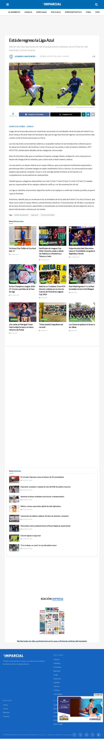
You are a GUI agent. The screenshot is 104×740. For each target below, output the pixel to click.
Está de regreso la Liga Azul (31, 536)
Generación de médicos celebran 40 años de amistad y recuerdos (45, 516)
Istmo (5, 705)
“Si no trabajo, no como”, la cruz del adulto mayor (39, 545)
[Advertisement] (52, 24)
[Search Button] (96, 4)
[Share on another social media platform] (93, 114)
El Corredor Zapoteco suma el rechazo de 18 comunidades (42, 477)
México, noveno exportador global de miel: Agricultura (41, 506)
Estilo (56, 675)
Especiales (41, 12)
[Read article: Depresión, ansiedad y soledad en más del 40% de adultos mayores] (14, 489)
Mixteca (6, 712)
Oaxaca (28, 12)
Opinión (99, 12)
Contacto (57, 716)
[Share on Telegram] (88, 114)
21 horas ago (14, 295)
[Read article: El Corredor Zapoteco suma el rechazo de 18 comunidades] (14, 479)
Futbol (14, 243)
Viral (88, 12)
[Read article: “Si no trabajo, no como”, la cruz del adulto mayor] (14, 547)
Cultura (56, 690)
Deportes (57, 679)
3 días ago (13, 333)
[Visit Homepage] (52, 4)
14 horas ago (44, 259)
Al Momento (14, 12)
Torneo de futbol (47, 215)
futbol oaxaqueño (21, 215)
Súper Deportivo (73, 12)
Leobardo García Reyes (25, 56)
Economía (57, 667)
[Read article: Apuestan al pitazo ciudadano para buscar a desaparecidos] (14, 499)
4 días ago (73, 330)
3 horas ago (14, 254)
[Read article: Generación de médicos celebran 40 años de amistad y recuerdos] (14, 518)
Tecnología (58, 694)
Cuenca (6, 716)
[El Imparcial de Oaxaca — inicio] (26, 656)
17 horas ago (74, 257)
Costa (5, 708)
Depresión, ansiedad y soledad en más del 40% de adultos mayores (46, 487)
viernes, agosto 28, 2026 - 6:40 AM (54, 56)
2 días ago (43, 297)
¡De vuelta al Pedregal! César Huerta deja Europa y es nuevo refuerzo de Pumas (21, 327)
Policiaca (56, 12)
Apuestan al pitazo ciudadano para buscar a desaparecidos (42, 497)
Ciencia (56, 686)
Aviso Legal (58, 724)
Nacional (57, 671)
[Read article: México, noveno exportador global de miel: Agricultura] (14, 508)
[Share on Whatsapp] (84, 114)
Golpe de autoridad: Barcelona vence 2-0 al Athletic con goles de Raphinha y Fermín (82, 251)
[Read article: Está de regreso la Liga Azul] (14, 538)
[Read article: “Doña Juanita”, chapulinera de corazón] (52, 312)
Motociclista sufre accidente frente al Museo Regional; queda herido (46, 526)
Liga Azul (34, 215)
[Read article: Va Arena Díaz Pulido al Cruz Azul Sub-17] (22, 236)
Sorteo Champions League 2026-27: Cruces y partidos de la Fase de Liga (22, 289)
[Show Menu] (7, 4)
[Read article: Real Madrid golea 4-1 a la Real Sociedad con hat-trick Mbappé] (82, 274)
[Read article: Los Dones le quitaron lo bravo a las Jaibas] (82, 312)
